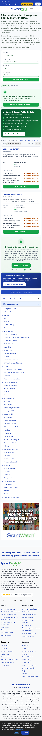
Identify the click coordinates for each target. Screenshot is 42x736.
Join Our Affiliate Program (30, 676)
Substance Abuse (9, 468)
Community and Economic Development (17, 337)
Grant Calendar (27, 631)
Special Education (9, 459)
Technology (7, 475)
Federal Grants (6, 630)
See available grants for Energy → (21, 105)
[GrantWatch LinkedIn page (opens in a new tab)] (15, 600)
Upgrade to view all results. (29, 140)
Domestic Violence (10, 353)
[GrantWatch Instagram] (15, 4)
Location (5, 52)
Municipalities (8, 417)
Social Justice (8, 455)
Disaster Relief (8, 350)
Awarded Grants (6, 635)
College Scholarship (10, 334)
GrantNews (4, 646)
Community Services (10, 341)
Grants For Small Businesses (10, 612)
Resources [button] (5, 642)
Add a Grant (5, 654)
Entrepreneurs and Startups (13, 369)
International (8, 404)
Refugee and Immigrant (12, 440)
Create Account (27, 4)
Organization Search (29, 615)
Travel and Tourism (10, 481)
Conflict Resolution (10, 344)
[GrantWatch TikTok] (19, 4)
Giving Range (6, 72)
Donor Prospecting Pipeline (31, 628)
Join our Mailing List (7, 662)
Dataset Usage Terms (29, 665)
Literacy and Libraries (11, 411)
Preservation (8, 433)
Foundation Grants (7, 633)
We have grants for (10, 304)
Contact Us (25, 648)
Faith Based (7, 376)
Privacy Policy (26, 660)
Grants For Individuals (8, 615)
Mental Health (8, 414)
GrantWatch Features (29, 651)
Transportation (8, 478)
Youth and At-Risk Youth (11, 497)
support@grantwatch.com (21, 685)
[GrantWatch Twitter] (6, 4)
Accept (25, 733)
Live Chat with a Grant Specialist (22, 292)
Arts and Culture (9, 312)
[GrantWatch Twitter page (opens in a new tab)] (9, 600)
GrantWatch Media (28, 668)
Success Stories (6, 657)
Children (6, 328)
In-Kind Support (9, 398)
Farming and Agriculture (12, 379)
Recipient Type (7, 59)
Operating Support (10, 424)
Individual (7, 401)
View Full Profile (20, 186)
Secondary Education (11, 449)
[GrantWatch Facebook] (3, 4)
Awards (6, 315)
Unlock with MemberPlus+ (31, 173)
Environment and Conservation (14, 372)
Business (7, 321)
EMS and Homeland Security (13, 363)
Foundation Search (28, 617)
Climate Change (9, 331)
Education (7, 357)
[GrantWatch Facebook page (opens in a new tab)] (3, 600)
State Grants (5, 627)
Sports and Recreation (11, 462)
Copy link (15, 85)
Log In (38, 4)
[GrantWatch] (17, 9)
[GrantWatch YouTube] (12, 4)
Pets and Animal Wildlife (12, 427)
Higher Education (9, 388)
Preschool (7, 430)
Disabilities (7, 347)
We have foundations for (12, 299)
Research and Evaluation (12, 443)
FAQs (23, 671)
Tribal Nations (8, 484)
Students (7, 465)
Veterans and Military (11, 487)
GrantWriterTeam (7, 651)
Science (6, 446)
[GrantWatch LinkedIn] (9, 4)
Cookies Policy (26, 662)
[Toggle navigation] (31, 9)
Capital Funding (9, 325)
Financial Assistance (10, 382)
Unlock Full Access (21, 265)
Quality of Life (8, 436)
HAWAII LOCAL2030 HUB (12, 194)
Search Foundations (22, 79)
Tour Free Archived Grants (9, 660)
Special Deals (5, 665)
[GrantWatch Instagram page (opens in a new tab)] (26, 600)
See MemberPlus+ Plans (13, 134)
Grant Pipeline (27, 625)
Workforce (7, 494)
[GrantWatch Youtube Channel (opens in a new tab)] (21, 600)
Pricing (24, 654)
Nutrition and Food (10, 420)
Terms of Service (27, 657)
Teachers (7, 471)
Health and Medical (10, 385)
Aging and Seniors (10, 309)
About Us (25, 646)
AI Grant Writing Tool (29, 633)
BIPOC (6, 318)
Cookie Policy (19, 729)
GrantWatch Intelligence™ (30, 609)
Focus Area (6, 65)
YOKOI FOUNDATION (11, 149)
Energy (6, 366)
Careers (24, 674)
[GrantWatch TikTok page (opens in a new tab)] (32, 600)
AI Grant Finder (27, 612)
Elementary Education (11, 360)
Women (6, 491)
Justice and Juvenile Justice (12, 408)
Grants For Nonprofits (8, 609)
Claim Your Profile (28, 636)
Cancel (16, 733)
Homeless (7, 392)
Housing (6, 395)
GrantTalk (4, 648)
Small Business (9, 452)
